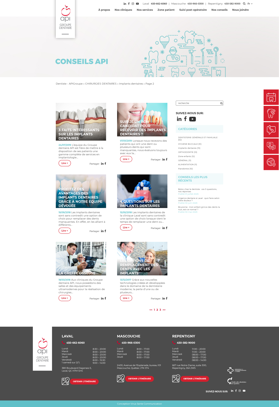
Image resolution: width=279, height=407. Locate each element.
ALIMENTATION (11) (187, 164)
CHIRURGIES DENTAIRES (101, 83)
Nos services (145, 9)
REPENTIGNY (183, 336)
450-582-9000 (232, 3)
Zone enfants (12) (186, 156)
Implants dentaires (131, 83)
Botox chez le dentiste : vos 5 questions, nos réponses (197, 191)
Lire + (64, 163)
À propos (104, 9)
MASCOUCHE (128, 336)
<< (150, 309)
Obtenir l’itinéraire (84, 381)
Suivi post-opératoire (193, 9)
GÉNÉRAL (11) (184, 160)
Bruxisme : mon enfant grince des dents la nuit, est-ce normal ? (199, 209)
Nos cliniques (123, 9)
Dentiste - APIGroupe (69, 83)
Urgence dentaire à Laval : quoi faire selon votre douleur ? (198, 200)
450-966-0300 (195, 3)
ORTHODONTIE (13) (187, 152)
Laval (67, 336)
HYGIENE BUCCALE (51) (189, 144)
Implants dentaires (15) (189, 148)
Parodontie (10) (185, 168)
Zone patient (166, 9)
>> (164, 309)
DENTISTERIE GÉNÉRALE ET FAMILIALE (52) (198, 138)
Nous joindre (240, 9)
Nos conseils (219, 9)
